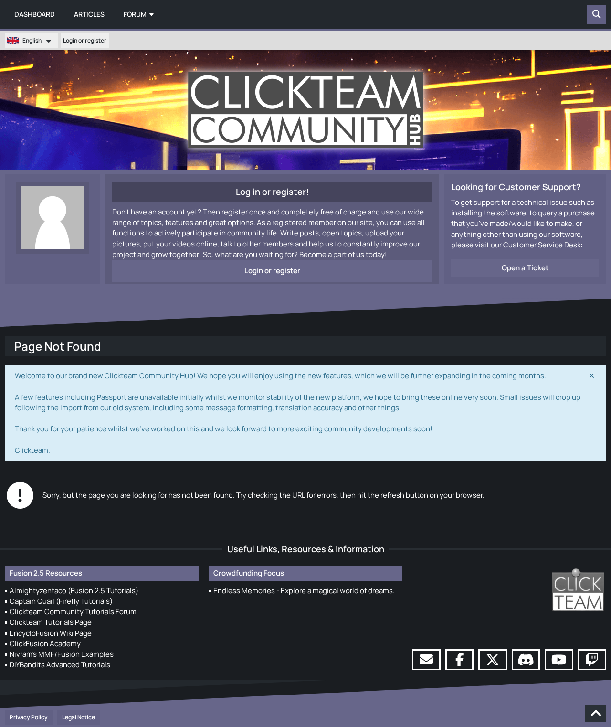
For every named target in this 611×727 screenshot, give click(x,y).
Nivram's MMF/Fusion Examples (62, 654)
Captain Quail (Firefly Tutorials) (61, 601)
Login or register (84, 40)
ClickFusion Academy (45, 644)
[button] (31, 40)
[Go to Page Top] (595, 713)
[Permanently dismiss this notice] (591, 376)
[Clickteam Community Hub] (306, 109)
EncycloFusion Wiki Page (51, 633)
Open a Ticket (525, 268)
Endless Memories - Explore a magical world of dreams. (304, 591)
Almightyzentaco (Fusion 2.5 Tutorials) (74, 591)
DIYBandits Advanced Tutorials (60, 665)
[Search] (596, 14)
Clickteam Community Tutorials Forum (73, 612)
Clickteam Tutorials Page (51, 622)
